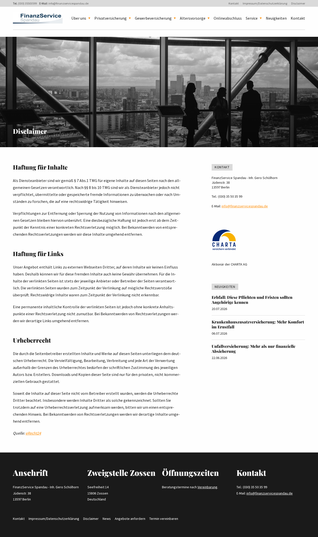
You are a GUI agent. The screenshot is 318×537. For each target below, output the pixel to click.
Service (252, 18)
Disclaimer (298, 3)
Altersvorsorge (192, 18)
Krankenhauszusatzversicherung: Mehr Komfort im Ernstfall (258, 324)
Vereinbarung (207, 487)
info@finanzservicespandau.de (68, 3)
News (107, 518)
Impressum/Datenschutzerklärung (265, 3)
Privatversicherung (110, 18)
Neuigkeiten (276, 18)
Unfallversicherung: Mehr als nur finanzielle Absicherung (253, 349)
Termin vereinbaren (163, 518)
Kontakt (234, 3)
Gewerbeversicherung (153, 18)
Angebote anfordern (130, 518)
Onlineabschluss (228, 18)
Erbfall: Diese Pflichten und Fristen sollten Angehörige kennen (252, 300)
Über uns (78, 18)
